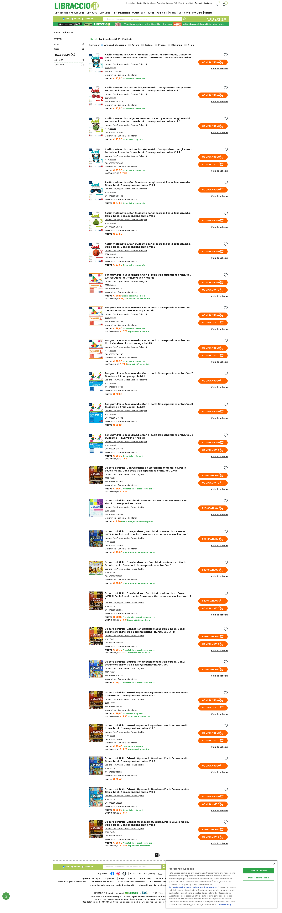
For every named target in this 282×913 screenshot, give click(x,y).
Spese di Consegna (91, 878)
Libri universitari (121, 12)
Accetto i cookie (258, 870)
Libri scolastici (69, 12)
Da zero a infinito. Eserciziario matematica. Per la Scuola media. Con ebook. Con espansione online (146, 502)
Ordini (139, 3)
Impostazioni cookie (258, 877)
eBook (151, 12)
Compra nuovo (211, 62)
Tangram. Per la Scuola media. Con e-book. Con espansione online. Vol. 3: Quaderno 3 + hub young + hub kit (149, 405)
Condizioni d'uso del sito (102, 881)
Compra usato (210, 164)
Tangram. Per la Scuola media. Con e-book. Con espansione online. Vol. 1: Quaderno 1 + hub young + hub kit (149, 436)
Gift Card (197, 12)
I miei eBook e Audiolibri (154, 3)
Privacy (131, 878)
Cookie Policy (224, 904)
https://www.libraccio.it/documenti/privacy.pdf (193, 887)
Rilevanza (176, 45)
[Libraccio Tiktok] (124, 875)
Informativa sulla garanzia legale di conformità (111, 885)
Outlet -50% (138, 12)
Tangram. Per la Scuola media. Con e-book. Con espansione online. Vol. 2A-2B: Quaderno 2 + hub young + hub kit (148, 309)
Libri (67, 19)
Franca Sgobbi (137, 474)
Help (121, 878)
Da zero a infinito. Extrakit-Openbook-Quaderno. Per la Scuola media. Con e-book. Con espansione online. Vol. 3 (147, 694)
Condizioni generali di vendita (72, 881)
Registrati (208, 3)
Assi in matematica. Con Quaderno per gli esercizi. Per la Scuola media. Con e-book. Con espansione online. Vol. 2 (147, 245)
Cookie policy (145, 878)
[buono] (141, 24)
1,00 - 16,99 (69, 60)
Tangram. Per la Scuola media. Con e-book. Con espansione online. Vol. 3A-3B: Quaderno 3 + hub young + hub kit (148, 276)
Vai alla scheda (219, 68)
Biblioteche (161, 878)
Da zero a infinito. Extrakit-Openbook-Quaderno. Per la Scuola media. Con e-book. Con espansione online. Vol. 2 (147, 727)
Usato (69, 49)
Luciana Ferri (110, 64)
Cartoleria (184, 12)
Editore (149, 45)
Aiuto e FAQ (172, 3)
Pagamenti (110, 878)
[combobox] (142, 19)
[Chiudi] (274, 864)
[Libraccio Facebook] (112, 875)
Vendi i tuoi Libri (186, 3)
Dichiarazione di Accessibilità (132, 881)
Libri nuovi (92, 12)
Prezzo (162, 45)
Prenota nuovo (211, 475)
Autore (135, 45)
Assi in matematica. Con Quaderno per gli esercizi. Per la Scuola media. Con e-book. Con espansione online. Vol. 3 (147, 214)
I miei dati (130, 3)
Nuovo (69, 44)
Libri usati (105, 12)
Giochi (172, 12)
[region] (221, 884)
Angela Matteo (123, 64)
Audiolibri (162, 12)
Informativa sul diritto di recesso (154, 885)
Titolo (191, 45)
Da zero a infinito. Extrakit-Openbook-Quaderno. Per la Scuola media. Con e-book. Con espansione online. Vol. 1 (147, 823)
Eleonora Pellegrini (139, 64)
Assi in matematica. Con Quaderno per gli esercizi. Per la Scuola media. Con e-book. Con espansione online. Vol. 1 (147, 183)
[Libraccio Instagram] (118, 875)
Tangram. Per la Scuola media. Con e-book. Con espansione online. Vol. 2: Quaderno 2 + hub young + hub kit (149, 374)
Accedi (198, 3)
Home (57, 32)
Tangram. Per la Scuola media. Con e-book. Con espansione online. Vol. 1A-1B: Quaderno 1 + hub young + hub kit (148, 342)
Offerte (208, 12)
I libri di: (93, 39)
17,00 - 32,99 (69, 64)
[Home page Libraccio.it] (76, 9)
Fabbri (113, 67)
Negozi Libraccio (216, 18)
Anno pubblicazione (115, 45)
